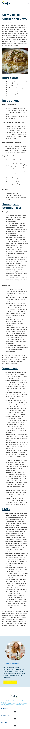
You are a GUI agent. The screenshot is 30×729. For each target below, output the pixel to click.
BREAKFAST (6, 627)
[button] (25, 3)
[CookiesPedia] (7, 3)
